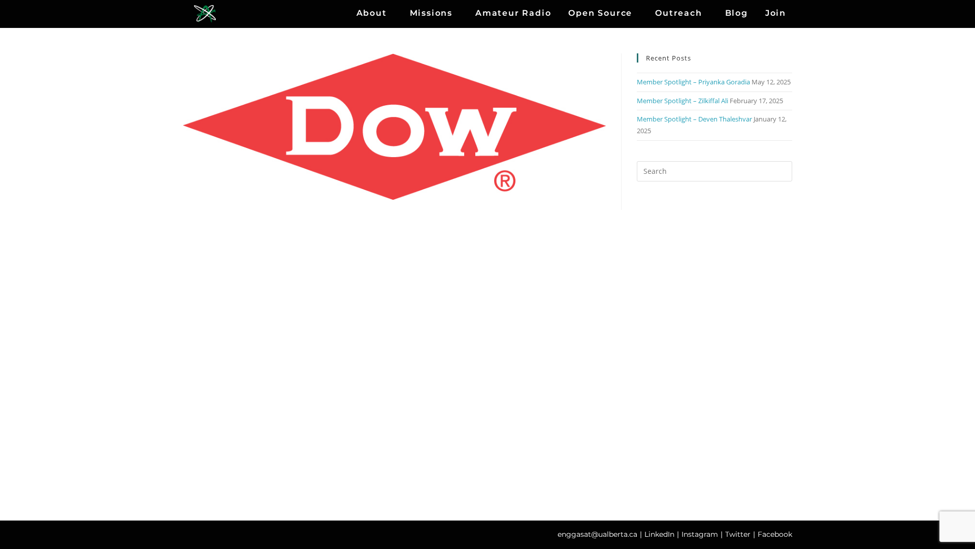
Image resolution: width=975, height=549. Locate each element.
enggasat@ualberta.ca (597, 534)
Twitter (738, 534)
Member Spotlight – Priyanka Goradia (693, 81)
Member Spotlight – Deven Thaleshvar (694, 119)
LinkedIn (659, 534)
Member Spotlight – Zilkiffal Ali (682, 100)
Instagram (699, 534)
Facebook (775, 534)
